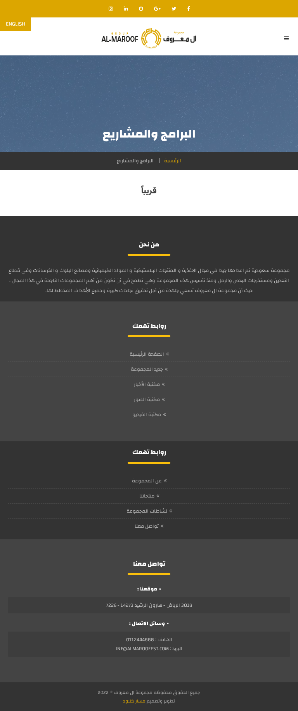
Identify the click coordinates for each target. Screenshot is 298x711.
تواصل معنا (147, 526)
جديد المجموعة (147, 369)
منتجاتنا (146, 496)
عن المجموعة (147, 480)
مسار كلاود (134, 701)
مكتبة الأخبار (147, 384)
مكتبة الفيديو (146, 414)
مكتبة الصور (147, 399)
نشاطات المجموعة (146, 511)
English (15, 24)
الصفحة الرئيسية (147, 354)
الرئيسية (172, 161)
